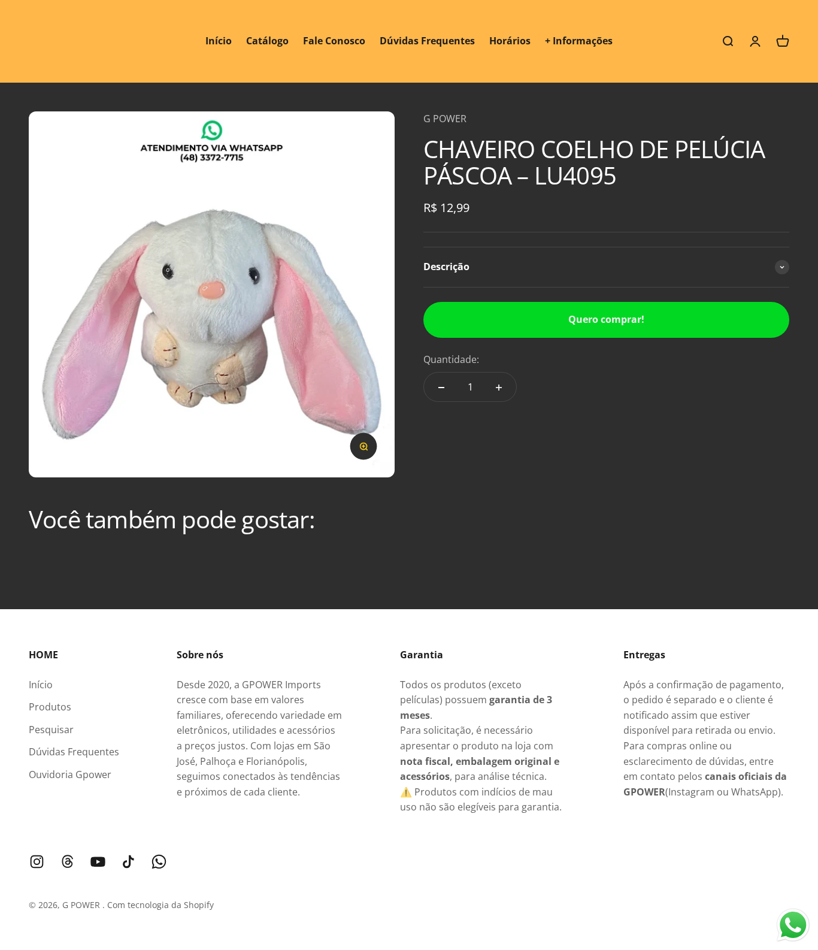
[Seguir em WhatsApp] (159, 862)
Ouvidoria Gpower (70, 774)
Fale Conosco (334, 40)
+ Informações (579, 40)
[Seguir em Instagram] (37, 862)
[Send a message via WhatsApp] (793, 925)
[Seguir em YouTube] (98, 862)
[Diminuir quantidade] (441, 387)
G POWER (444, 118)
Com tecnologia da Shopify (160, 904)
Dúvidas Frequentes (427, 40)
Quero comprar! (606, 319)
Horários (510, 40)
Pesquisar (51, 729)
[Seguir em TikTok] (128, 862)
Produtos (50, 706)
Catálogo (267, 40)
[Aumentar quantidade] (498, 387)
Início (218, 40)
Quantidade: (451, 359)
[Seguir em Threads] (67, 862)
